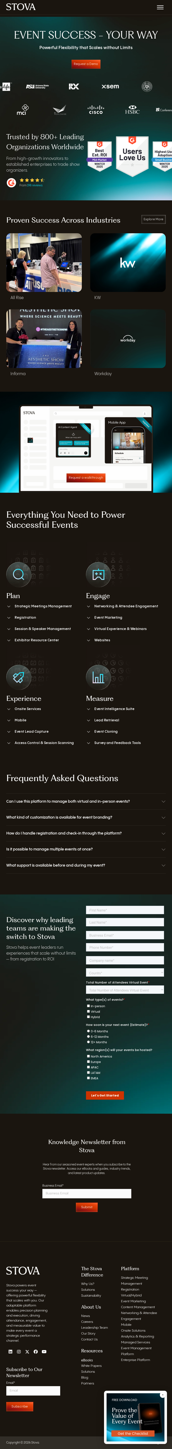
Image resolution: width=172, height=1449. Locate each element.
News (85, 1316)
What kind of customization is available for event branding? (59, 817)
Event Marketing (108, 618)
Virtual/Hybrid (131, 1295)
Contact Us (89, 1339)
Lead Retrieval (106, 720)
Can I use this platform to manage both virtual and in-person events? (68, 802)
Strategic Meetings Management (43, 606)
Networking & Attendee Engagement (126, 606)
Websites (102, 640)
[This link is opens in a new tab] (21, 6)
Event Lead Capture (32, 732)
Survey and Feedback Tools (117, 743)
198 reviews (35, 185)
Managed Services (135, 1342)
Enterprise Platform (135, 1360)
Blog (84, 1377)
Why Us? (87, 1284)
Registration (25, 618)
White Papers (91, 1366)
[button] (86, 801)
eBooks (87, 1360)
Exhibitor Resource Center (37, 640)
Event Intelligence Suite (114, 709)
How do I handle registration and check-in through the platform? (64, 833)
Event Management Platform (136, 1351)
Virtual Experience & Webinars (120, 629)
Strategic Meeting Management (134, 1281)
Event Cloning (106, 732)
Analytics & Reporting (137, 1336)
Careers (87, 1322)
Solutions (88, 1290)
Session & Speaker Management (43, 629)
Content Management (138, 1307)
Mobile (20, 720)
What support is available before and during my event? (55, 865)
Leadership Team (94, 1328)
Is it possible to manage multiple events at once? (49, 849)
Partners (87, 1383)
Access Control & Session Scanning (44, 743)
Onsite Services (28, 709)
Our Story (88, 1333)
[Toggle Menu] (160, 7)
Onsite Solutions (133, 1330)
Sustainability (91, 1295)
